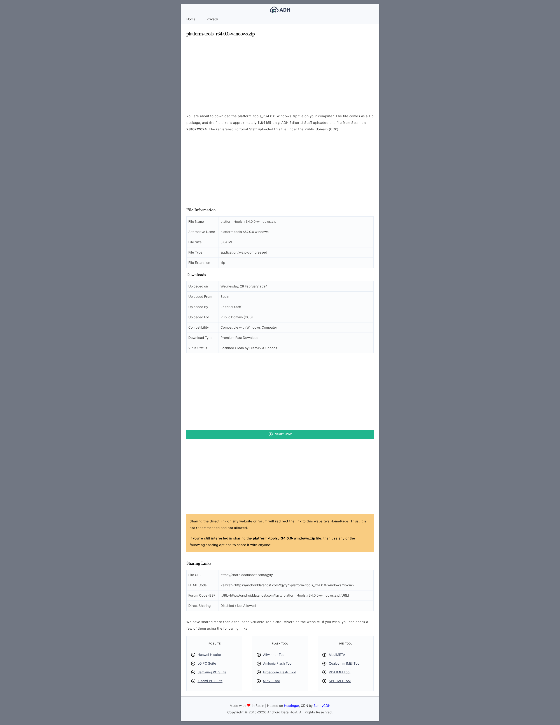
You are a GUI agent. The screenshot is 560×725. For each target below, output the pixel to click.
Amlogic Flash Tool (277, 663)
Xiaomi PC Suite (210, 681)
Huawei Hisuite (209, 655)
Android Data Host (280, 10)
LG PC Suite (207, 663)
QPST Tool (271, 681)
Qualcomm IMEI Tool (344, 663)
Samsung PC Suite (212, 672)
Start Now (283, 434)
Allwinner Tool (274, 655)
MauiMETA (337, 655)
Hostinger (291, 706)
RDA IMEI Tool (339, 672)
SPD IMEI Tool (340, 681)
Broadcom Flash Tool (279, 672)
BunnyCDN (322, 706)
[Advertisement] (280, 71)
